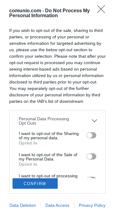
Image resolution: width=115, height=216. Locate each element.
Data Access (57, 205)
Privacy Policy (92, 205)
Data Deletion (23, 205)
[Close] (103, 11)
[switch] (91, 135)
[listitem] (57, 121)
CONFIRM (35, 183)
